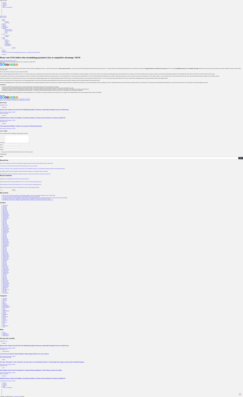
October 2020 (5, 285)
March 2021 (5, 279)
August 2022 (5, 260)
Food (6, 33)
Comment (2, 142)
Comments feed (6, 334)
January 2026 (5, 213)
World (4, 23)
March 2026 (5, 211)
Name (1, 144)
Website (1, 149)
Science (6, 42)
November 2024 (6, 229)
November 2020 (6, 283)
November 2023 (6, 242)
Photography (5, 314)
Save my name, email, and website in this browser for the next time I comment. (17, 151)
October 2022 (5, 257)
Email (1, 147)
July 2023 (4, 247)
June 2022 (5, 262)
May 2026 (5, 208)
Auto (4, 37)
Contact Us (5, 5)
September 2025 (6, 217)
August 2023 (5, 246)
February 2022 (5, 266)
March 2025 (5, 224)
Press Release (8, 45)
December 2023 (6, 241)
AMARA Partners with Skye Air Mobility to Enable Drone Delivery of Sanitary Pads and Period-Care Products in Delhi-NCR (32, 117)
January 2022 (5, 268)
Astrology (7, 43)
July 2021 (4, 274)
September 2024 (6, 231)
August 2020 (5, 287)
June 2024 (5, 235)
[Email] (14, 65)
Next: (15, 100)
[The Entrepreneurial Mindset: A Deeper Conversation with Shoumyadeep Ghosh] (3, 121)
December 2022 (6, 255)
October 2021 (5, 271)
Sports (6, 39)
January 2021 (5, 281)
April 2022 (5, 264)
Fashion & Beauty (8, 30)
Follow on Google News (7, 7)
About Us (4, 2)
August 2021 (5, 273)
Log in (4, 332)
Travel (6, 31)
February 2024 (5, 239)
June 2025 (5, 221)
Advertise (4, 3)
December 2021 (6, 269)
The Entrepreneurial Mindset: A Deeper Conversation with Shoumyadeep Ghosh (21, 126)
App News (7, 35)
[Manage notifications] (240, 394)
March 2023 (5, 252)
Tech (3, 34)
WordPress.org (5, 335)
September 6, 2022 (12, 60)
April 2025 (5, 223)
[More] (17, 65)
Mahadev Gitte (3, 187)
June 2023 (5, 248)
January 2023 (5, 254)
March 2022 (5, 265)
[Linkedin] (5, 65)
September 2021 (6, 272)
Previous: (15, 99)
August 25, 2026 (11, 112)
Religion (4, 317)
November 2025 (6, 215)
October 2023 (5, 244)
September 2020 (6, 286)
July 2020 (4, 288)
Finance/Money (8, 44)
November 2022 (6, 256)
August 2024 (5, 232)
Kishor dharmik (3, 184)
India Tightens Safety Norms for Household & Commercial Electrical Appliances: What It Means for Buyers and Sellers (24, 171)
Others (4, 38)
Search (1, 156)
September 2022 (6, 258)
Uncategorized (5, 325)
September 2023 (6, 245)
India (4, 20)
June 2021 (5, 275)
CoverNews (16, 396)
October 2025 (5, 216)
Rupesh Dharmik (3, 181)
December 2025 (6, 214)
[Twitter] (3, 65)
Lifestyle (4, 28)
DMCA (4, 6)
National (6, 21)
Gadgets (6, 36)
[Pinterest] (8, 65)
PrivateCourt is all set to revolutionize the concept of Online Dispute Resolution (23, 187)
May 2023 (5, 249)
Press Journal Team (4, 60)
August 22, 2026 (11, 120)
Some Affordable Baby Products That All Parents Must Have (17, 178)
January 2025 (5, 227)
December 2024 (6, 228)
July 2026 (4, 206)
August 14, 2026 (11, 128)
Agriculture (7, 41)
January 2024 (5, 240)
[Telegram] (12, 65)
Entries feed (5, 333)
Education (5, 26)
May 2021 (5, 277)
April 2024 (5, 237)
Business (4, 25)
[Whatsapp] (10, 65)
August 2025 (5, 219)
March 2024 (5, 238)
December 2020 (6, 282)
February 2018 (5, 293)
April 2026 (5, 209)
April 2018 (5, 291)
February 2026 (5, 212)
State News (7, 22)
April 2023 (5, 250)
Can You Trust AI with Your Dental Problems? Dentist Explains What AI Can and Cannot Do (18, 165)
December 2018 (6, 289)
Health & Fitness (8, 29)
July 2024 (4, 233)
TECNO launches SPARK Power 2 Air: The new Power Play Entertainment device (25, 181)
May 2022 (5, 263)
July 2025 (4, 220)
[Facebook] (1, 65)
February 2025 (5, 225)
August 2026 (5, 205)
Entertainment (5, 27)
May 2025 (5, 222)
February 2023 (5, 253)
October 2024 (5, 230)
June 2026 (5, 207)
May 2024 (5, 236)
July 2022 (4, 261)
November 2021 (6, 270)
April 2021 (5, 278)
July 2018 (4, 290)
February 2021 (5, 280)
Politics (4, 315)
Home (4, 19)
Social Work (5, 320)
